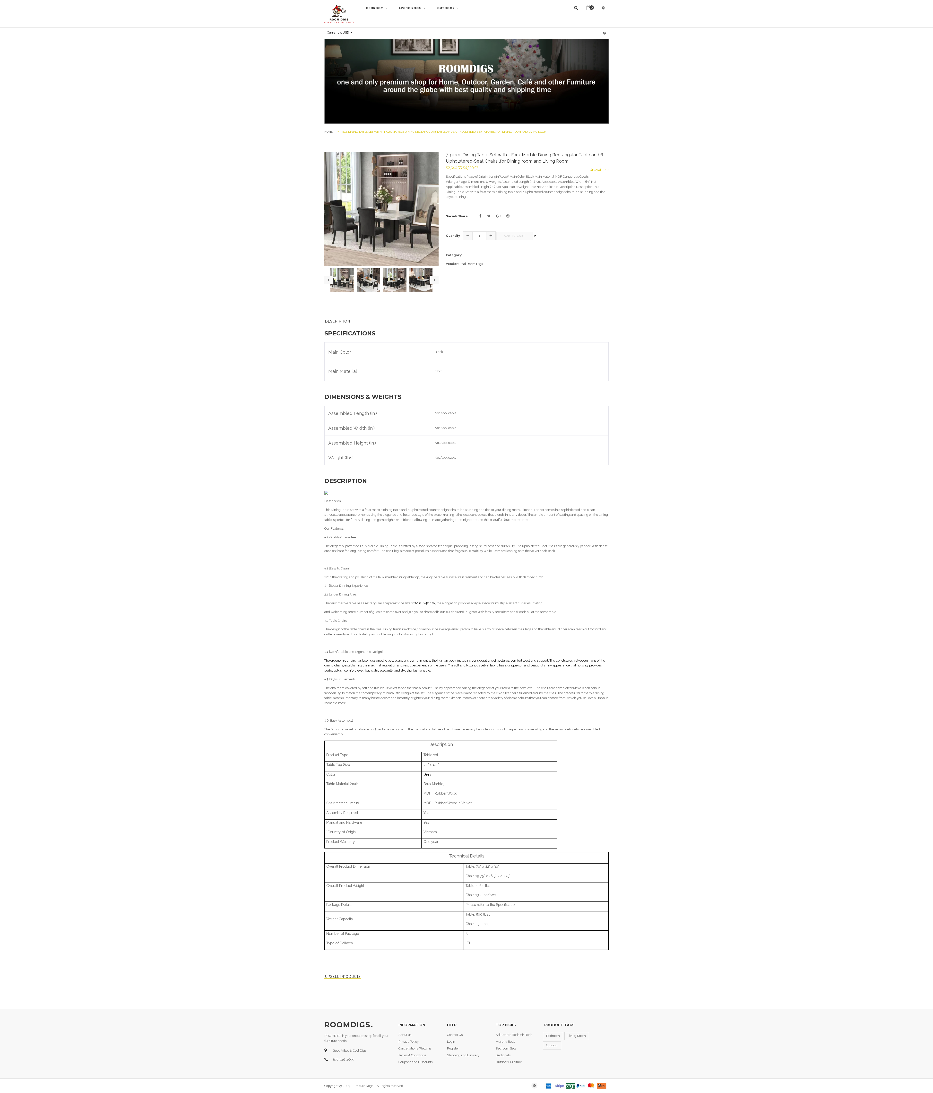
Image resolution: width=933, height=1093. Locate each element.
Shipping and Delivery (463, 1055)
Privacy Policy (408, 1041)
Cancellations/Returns (414, 1048)
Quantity (453, 235)
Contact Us (455, 1035)
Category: (454, 255)
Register (453, 1048)
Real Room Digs (471, 264)
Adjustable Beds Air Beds (514, 1035)
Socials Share (457, 216)
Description (337, 321)
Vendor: (452, 264)
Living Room (411, 8)
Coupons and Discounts (415, 1062)
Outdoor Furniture (509, 1062)
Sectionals (503, 1055)
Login (451, 1041)
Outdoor (446, 8)
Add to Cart (514, 235)
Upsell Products (343, 977)
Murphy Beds (505, 1041)
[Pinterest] (508, 216)
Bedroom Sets (506, 1048)
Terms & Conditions (412, 1055)
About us (404, 1035)
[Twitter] (489, 216)
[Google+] (498, 216)
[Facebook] (480, 216)
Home (328, 131)
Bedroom (375, 8)
